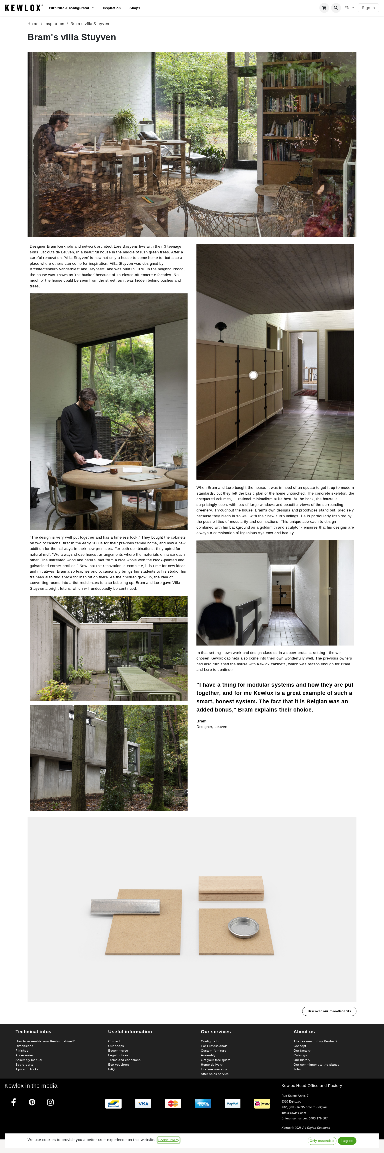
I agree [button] (347, 1141)
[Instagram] (51, 1102)
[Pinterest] (32, 1102)
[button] (336, 8)
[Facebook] (14, 1102)
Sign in (368, 8)
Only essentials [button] (322, 1141)
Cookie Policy (168, 1140)
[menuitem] (76, 8)
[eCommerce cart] (324, 8)
